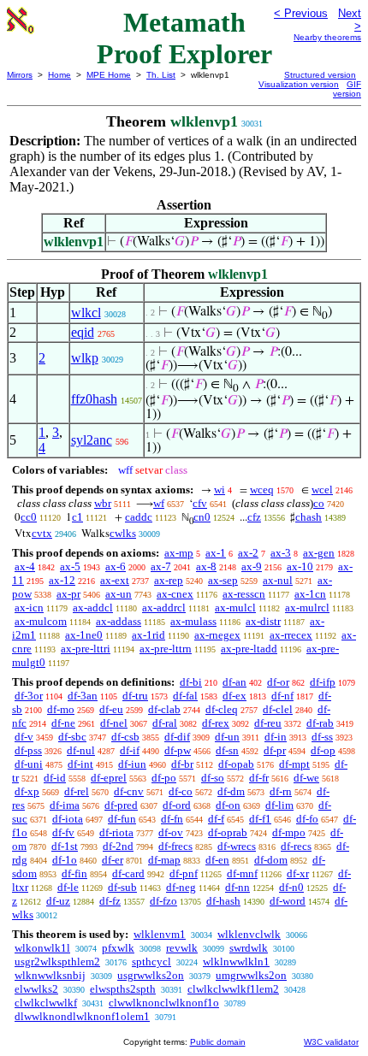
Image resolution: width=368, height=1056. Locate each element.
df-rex (215, 723)
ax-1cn (310, 593)
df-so (212, 777)
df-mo (60, 709)
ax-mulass (193, 621)
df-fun (122, 818)
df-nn (237, 887)
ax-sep (223, 580)
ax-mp (178, 552)
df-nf (282, 695)
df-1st (64, 846)
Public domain (218, 1042)
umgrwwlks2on (251, 975)
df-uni (29, 764)
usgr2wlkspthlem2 (57, 961)
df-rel (76, 791)
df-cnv (129, 791)
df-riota (116, 832)
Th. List (160, 75)
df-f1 (260, 818)
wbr (102, 503)
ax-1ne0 (84, 634)
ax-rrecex (291, 634)
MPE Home (108, 75)
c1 (77, 516)
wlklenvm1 (160, 934)
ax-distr (263, 621)
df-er (112, 859)
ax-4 (25, 566)
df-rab (320, 723)
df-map (164, 859)
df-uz (58, 900)
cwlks (123, 533)
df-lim (279, 805)
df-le (68, 887)
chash (308, 516)
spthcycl (151, 961)
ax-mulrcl (307, 607)
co (318, 503)
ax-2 (248, 552)
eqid (82, 332)
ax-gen (319, 552)
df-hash (223, 900)
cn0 (202, 516)
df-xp (27, 791)
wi (219, 489)
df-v (24, 736)
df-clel (278, 709)
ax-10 (300, 566)
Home (59, 75)
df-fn (172, 818)
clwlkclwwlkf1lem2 (233, 988)
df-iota (67, 818)
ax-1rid (148, 634)
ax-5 (70, 566)
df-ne (63, 723)
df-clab (164, 709)
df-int (80, 764)
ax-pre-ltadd (249, 648)
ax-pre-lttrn (165, 648)
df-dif (177, 736)
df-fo (307, 818)
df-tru (135, 695)
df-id (55, 777)
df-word (288, 900)
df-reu (268, 723)
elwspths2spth (123, 988)
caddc (138, 516)
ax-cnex (175, 593)
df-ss (322, 736)
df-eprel (109, 777)
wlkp (84, 358)
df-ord (177, 805)
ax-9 (251, 566)
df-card (128, 873)
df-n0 (291, 887)
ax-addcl (93, 607)
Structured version (320, 75)
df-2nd (118, 846)
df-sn (227, 750)
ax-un (118, 593)
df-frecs (175, 846)
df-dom (271, 859)
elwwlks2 (36, 988)
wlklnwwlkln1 (236, 961)
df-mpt (294, 764)
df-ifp (322, 681)
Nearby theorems (327, 37)
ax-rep (168, 580)
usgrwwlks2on (150, 975)
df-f (216, 818)
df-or (278, 681)
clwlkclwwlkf (46, 1002)
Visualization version (298, 84)
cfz (254, 516)
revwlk (182, 947)
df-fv (63, 832)
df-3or (29, 695)
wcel (322, 489)
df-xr (298, 873)
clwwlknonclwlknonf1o (164, 1002)
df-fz (110, 900)
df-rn (281, 791)
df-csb (125, 736)
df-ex (234, 695)
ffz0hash (94, 399)
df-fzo (163, 900)
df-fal (185, 695)
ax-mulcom (41, 621)
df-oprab (227, 832)
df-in (275, 736)
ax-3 (280, 552)
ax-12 (62, 580)
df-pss (28, 750)
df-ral (164, 723)
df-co (181, 791)
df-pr (275, 750)
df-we (306, 777)
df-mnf (242, 873)
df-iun (132, 764)
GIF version (347, 89)
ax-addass (118, 621)
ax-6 (115, 566)
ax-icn (29, 607)
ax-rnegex (217, 634)
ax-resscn (244, 593)
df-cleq (221, 709)
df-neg (181, 887)
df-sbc (72, 736)
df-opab (236, 764)
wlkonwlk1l (42, 947)
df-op (323, 750)
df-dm (231, 791)
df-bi (191, 681)
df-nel (114, 723)
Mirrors (20, 75)
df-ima (65, 805)
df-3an (83, 695)
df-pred (121, 805)
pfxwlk (118, 947)
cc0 (29, 516)
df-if (129, 750)
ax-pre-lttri (85, 648)
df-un (227, 736)
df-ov (170, 832)
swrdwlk (248, 947)
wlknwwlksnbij (50, 975)
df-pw (177, 750)
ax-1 (215, 552)
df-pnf (183, 873)
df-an (234, 681)
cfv (200, 503)
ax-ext (114, 580)
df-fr (259, 777)
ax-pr (68, 593)
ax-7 (161, 566)
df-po (163, 777)
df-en (217, 859)
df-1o (64, 859)
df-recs (296, 846)
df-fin (74, 873)
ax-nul (278, 580)
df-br (182, 764)
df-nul (81, 750)
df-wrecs (236, 846)
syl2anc (91, 440)
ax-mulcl (235, 607)
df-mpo (289, 832)
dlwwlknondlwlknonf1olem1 (82, 1016)
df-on (228, 805)
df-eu (111, 709)
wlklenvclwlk (249, 934)
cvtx (42, 533)
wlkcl (86, 312)
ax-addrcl (164, 607)
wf (158, 503)
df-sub (122, 887)
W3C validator (331, 1042)
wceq (262, 489)
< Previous (301, 13)
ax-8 (206, 566)
